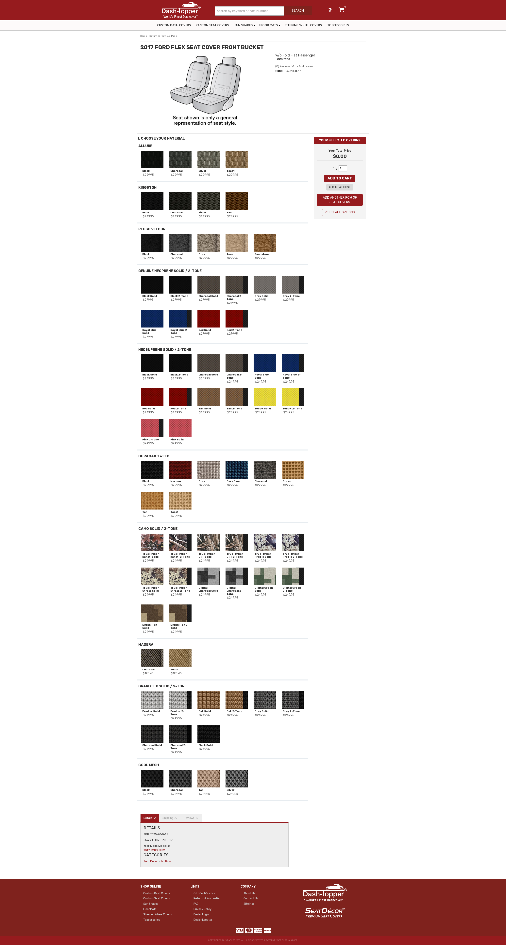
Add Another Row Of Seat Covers (340, 200)
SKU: (278, 71)
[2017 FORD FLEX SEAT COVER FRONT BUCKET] (204, 91)
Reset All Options (340, 212)
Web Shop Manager (287, 940)
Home (143, 36)
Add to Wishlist (340, 187)
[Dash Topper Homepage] (181, 10)
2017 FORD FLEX (154, 850)
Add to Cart (340, 178)
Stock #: (148, 840)
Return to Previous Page (163, 36)
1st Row (165, 861)
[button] (263, 11)
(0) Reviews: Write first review (294, 66)
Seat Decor (150, 861)
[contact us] (330, 10)
